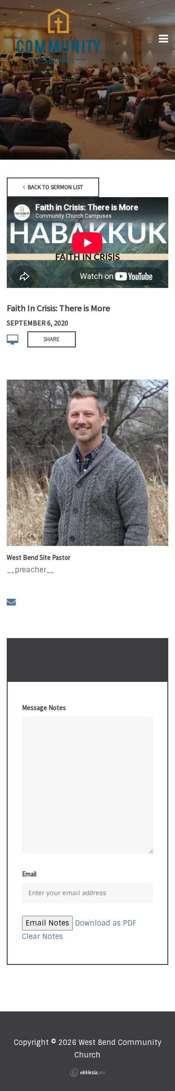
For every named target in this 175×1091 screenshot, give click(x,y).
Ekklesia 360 (87, 1072)
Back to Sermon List (54, 187)
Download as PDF (105, 923)
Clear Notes (42, 936)
